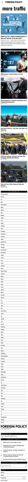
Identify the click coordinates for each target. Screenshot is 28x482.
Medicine (2, 329)
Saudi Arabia (3, 377)
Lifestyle (2, 319)
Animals (2, 197)
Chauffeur (3, 226)
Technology (3, 398)
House (2, 284)
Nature (2, 343)
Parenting (3, 361)
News (2, 348)
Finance (2, 258)
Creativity (3, 236)
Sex (1, 382)
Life (1, 316)
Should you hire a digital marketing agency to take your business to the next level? (14, 37)
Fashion (2, 255)
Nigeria (2, 350)
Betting (2, 210)
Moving (2, 337)
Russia (2, 374)
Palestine (2, 358)
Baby (2, 202)
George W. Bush (4, 271)
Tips (1, 401)
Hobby (2, 281)
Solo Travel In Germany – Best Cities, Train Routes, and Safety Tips (14, 129)
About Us (2, 472)
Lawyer (2, 313)
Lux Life (2, 324)
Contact (2, 475)
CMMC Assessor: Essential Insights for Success (12, 74)
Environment (3, 252)
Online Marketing (14, 40)
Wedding (2, 419)
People (2, 364)
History (2, 279)
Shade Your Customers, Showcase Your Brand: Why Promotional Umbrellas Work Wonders (13, 157)
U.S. (1, 414)
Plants (2, 366)
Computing (3, 231)
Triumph (2, 409)
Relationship (3, 372)
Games (2, 268)
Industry (2, 289)
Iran (1, 300)
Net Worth (3, 345)
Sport (2, 390)
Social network (4, 385)
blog (1, 212)
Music (2, 340)
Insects (2, 292)
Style (2, 393)
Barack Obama (4, 204)
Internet (2, 297)
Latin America (3, 311)
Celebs (2, 223)
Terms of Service (4, 480)
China (2, 228)
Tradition (2, 404)
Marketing (3, 327)
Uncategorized (22, 40)
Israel (2, 303)
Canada (2, 218)
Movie (2, 335)
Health (2, 276)
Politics (2, 369)
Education (3, 247)
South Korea (3, 388)
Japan (2, 305)
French (2, 263)
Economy (2, 244)
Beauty (2, 207)
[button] (25, 465)
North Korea (3, 353)
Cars (2, 220)
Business (2, 215)
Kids (1, 308)
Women (2, 422)
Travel (2, 406)
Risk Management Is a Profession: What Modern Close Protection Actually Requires (14, 101)
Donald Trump (3, 242)
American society (4, 194)
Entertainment (3, 250)
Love (2, 321)
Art (1, 199)
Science (2, 380)
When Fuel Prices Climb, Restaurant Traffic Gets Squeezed (12, 184)
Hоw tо (2, 287)
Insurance (3, 295)
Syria (2, 396)
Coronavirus (3, 234)
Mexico (2, 332)
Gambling (2, 266)
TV (1, 412)
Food (2, 260)
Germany (2, 273)
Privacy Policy (3, 478)
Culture (2, 239)
